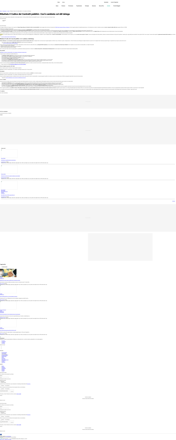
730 (79, 8)
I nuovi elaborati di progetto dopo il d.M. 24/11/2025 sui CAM (8, 330)
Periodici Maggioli (4, 355)
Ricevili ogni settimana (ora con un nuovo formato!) (18, 64)
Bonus (57, 5)
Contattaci (3, 342)
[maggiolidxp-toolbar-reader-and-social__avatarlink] (1, 21)
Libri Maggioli (4, 353)
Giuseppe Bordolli (3, 177)
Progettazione (79, 5)
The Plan (3, 361)
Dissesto (105, 8)
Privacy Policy (2, 439)
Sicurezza (94, 5)
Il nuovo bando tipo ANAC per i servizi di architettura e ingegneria (8, 296)
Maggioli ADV (4, 356)
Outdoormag (4, 360)
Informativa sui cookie (8, 439)
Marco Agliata (4, 20)
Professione (70, 5)
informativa (28, 383)
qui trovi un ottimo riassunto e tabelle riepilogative (8, 36)
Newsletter (3, 343)
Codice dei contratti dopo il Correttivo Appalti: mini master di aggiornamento (10, 314)
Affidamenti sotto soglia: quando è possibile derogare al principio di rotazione (10, 280)
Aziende (108, 5)
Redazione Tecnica (3, 317)
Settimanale (2, 381)
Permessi (63, 5)
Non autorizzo (7, 385)
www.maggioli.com (8, 436)
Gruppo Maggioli (4, 352)
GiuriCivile (3, 362)
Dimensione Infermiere (5, 359)
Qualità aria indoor (112, 8)
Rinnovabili (100, 8)
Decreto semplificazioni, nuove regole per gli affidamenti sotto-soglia (16, 77)
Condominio (84, 8)
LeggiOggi (3, 358)
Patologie (87, 5)
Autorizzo (2, 385)
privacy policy (19, 424)
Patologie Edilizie (3, 382)
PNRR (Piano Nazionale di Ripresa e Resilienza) (62, 27)
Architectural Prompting (92, 8)
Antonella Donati (3, 196)
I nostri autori (4, 341)
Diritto (3, 357)
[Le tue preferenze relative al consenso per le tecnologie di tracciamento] (5, 438)
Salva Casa (74, 8)
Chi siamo (3, 340)
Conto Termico (68, 8)
